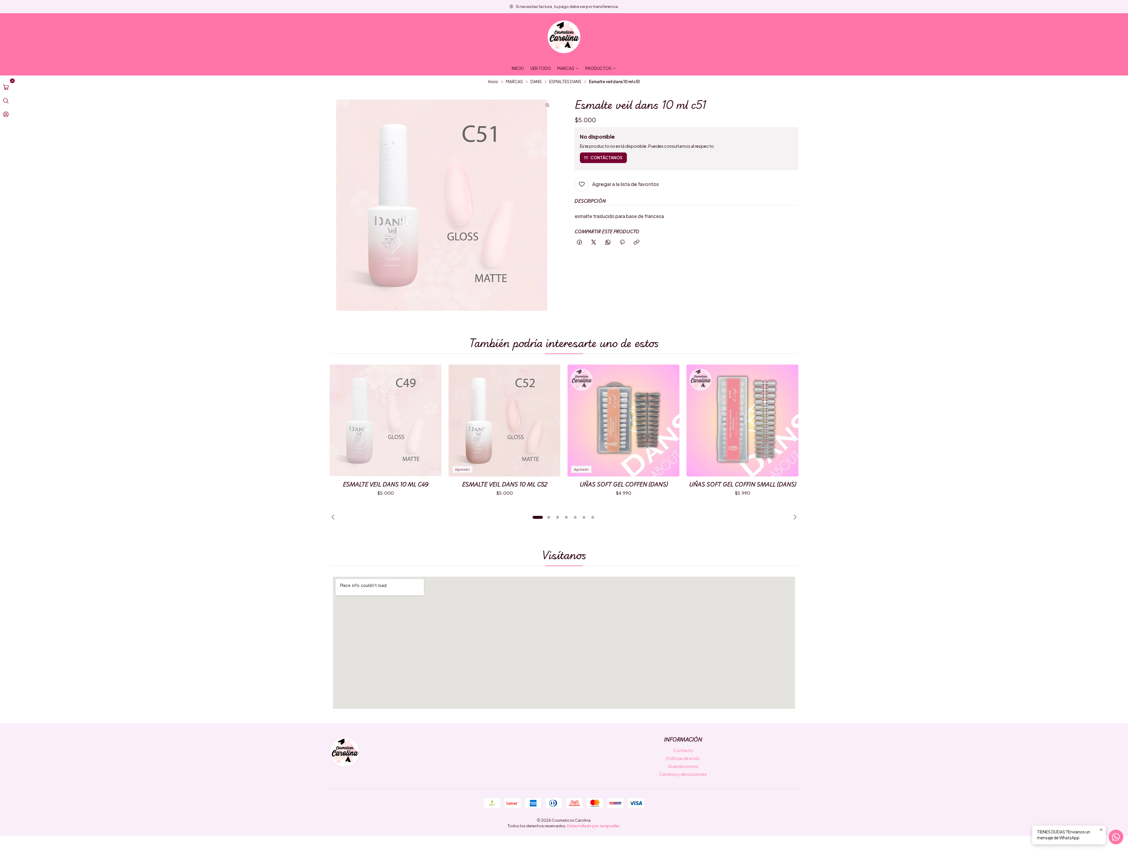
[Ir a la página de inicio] (564, 37)
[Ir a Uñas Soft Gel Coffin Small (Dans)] (742, 420)
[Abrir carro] (6, 87)
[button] (537, 517)
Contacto (683, 750)
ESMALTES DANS (565, 82)
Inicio (493, 82)
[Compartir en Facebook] (579, 242)
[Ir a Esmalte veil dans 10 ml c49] (386, 420)
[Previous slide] (334, 517)
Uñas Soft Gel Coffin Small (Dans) (742, 484)
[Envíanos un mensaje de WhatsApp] (1116, 837)
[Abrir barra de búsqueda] (6, 101)
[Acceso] (6, 114)
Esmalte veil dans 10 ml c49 (386, 484)
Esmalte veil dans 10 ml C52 (504, 484)
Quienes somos (683, 766)
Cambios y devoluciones (683, 774)
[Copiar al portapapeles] (636, 242)
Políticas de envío (683, 758)
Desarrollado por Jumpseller (593, 825)
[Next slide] (794, 517)
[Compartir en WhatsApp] (608, 242)
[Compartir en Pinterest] (622, 242)
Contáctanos (606, 157)
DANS (536, 82)
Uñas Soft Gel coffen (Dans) (624, 484)
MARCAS (514, 82)
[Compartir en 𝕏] (594, 242)
